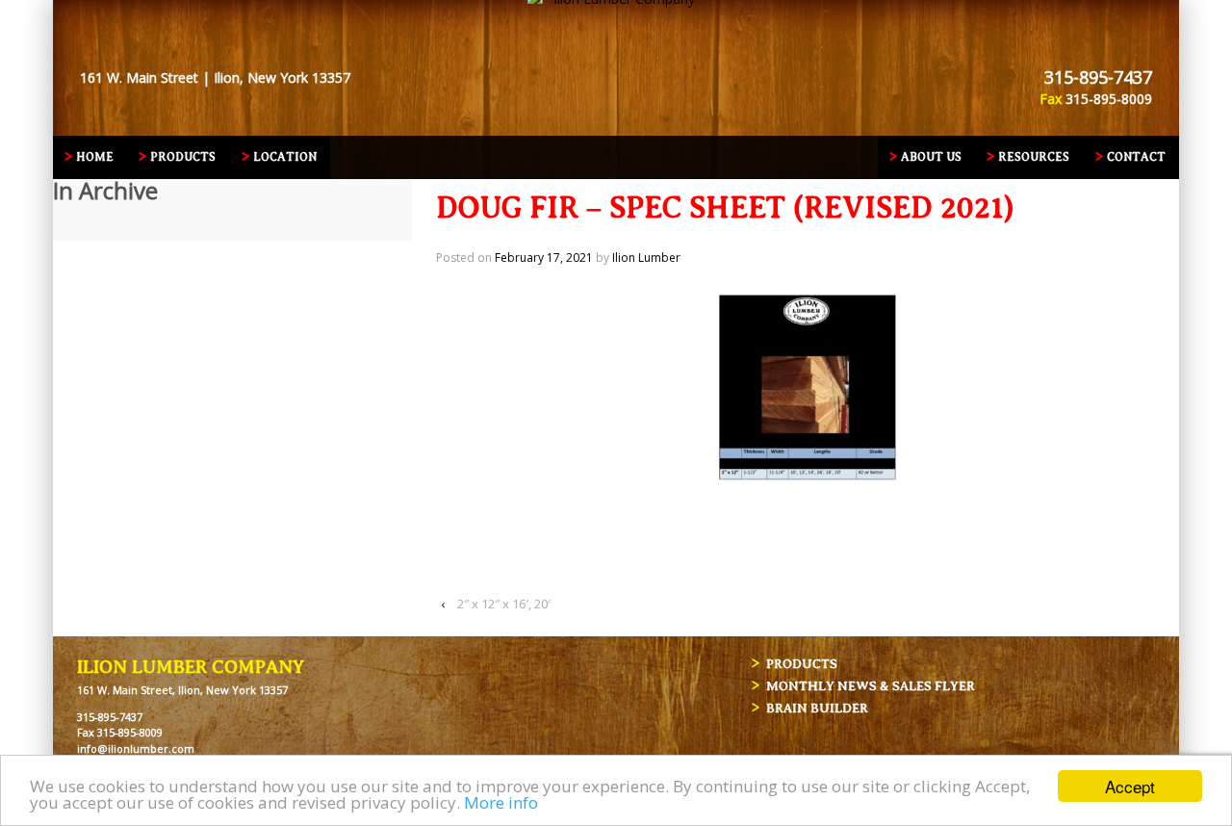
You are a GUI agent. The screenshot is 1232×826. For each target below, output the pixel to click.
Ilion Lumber (646, 257)
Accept (1130, 786)
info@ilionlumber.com (135, 748)
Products (183, 157)
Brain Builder (817, 708)
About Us (931, 157)
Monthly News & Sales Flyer (870, 686)
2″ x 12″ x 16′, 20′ (504, 603)
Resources (1033, 157)
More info (501, 802)
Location (285, 157)
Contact (1136, 157)
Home (95, 157)
